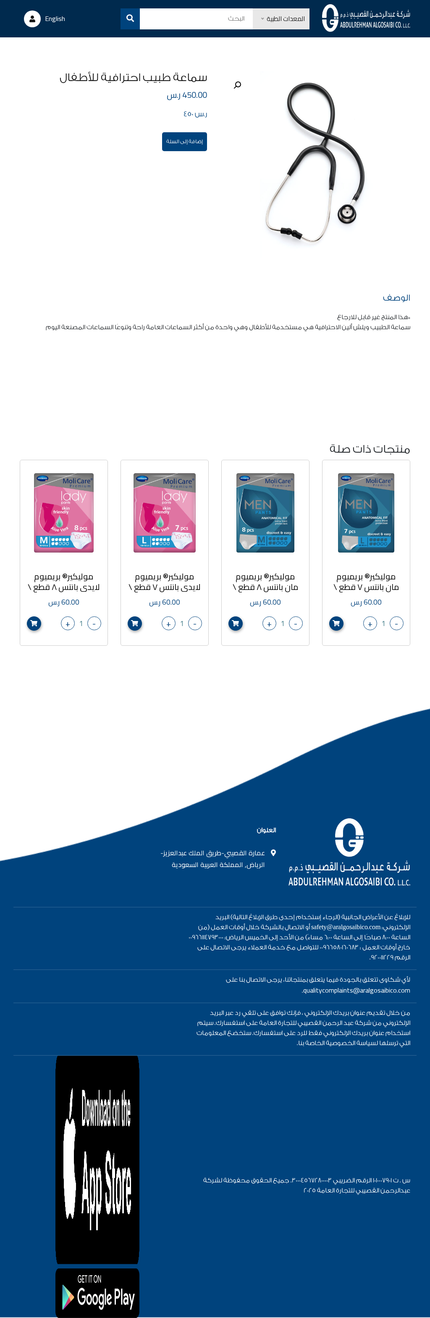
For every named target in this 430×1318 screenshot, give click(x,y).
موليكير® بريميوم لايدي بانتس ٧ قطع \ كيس (164, 587)
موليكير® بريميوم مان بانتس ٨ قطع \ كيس (266, 587)
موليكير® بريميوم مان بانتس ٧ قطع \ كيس (366, 587)
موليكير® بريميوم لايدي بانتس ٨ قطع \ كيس (64, 587)
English (55, 18)
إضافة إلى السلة (184, 141)
